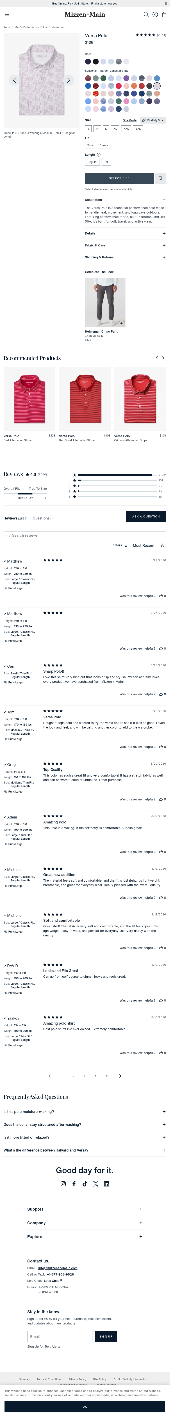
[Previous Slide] (157, 358)
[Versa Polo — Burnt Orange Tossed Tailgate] (111, 94)
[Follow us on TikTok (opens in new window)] (85, 1183)
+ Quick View (32, 431)
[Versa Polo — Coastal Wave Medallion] (157, 78)
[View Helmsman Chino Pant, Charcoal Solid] (105, 302)
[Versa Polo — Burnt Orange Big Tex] (157, 94)
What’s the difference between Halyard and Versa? (46, 1150)
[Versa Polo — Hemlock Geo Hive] (96, 78)
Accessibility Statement (72, 1385)
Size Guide (130, 120)
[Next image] (68, 80)
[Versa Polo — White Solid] (126, 62)
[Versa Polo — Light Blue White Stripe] (103, 62)
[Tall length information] (97, 154)
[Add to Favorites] (160, 178)
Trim (90, 145)
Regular (92, 162)
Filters (117, 545)
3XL (138, 129)
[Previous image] (14, 80)
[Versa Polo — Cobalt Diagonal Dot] (134, 94)
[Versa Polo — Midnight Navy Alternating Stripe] (126, 94)
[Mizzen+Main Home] (85, 14)
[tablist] (28, 518)
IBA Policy (99, 1379)
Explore (34, 1236)
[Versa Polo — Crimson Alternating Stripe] (96, 86)
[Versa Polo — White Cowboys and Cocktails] (126, 109)
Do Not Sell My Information (130, 1379)
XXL (126, 129)
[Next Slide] (163, 358)
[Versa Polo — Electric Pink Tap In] (126, 101)
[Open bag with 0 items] (164, 14)
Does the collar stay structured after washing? (42, 1124)
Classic (104, 145)
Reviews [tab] (15, 518)
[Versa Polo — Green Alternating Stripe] (103, 78)
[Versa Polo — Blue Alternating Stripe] (88, 86)
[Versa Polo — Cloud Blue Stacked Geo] (134, 101)
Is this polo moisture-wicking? (29, 1111)
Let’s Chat (53, 1280)
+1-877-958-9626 (60, 1274)
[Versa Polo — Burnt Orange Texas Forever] (88, 94)
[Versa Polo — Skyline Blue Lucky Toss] (111, 78)
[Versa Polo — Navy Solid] (88, 62)
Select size (119, 178)
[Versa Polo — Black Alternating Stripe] (149, 86)
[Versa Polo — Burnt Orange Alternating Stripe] (134, 86)
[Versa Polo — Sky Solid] (111, 62)
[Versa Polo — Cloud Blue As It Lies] (111, 101)
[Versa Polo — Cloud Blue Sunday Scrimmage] (103, 86)
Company (36, 1223)
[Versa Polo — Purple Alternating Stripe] (126, 78)
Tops (7, 27)
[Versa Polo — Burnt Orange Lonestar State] (103, 94)
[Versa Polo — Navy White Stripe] (119, 62)
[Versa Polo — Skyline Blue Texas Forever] (88, 101)
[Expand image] (42, 80)
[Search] (146, 14)
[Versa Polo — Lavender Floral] (111, 109)
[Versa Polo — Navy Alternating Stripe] (142, 78)
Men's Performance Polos (31, 27)
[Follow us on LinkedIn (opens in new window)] (106, 1183)
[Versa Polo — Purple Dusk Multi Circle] (157, 101)
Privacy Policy (77, 1379)
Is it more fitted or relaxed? (27, 1137)
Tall (106, 162)
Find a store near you (104, 3)
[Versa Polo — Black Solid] (96, 62)
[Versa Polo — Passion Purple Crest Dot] (149, 101)
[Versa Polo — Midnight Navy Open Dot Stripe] (142, 94)
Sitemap (24, 1379)
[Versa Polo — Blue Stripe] (103, 109)
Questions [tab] (43, 518)
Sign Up (105, 1336)
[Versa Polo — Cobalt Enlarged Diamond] (119, 94)
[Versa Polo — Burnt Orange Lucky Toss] (126, 86)
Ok (85, 1407)
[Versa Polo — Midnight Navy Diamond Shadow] (119, 109)
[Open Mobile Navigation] (7, 14)
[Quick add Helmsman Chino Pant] (121, 323)
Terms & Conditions (49, 1379)
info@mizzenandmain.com (57, 1268)
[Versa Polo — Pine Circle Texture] (119, 101)
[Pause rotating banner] (166, 3)
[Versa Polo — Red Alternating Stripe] (119, 86)
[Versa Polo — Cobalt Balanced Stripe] (103, 101)
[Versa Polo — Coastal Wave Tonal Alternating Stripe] (111, 86)
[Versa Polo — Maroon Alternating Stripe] (88, 78)
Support (35, 1209)
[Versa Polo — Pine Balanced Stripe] (149, 94)
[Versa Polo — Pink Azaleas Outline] (96, 109)
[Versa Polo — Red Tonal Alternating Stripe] (142, 86)
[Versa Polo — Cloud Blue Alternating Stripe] (88, 109)
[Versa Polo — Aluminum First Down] (149, 78)
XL (115, 129)
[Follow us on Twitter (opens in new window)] (95, 1183)
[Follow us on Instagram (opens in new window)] (63, 1183)
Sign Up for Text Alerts (43, 1346)
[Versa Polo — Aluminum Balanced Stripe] (134, 78)
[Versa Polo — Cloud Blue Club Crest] (142, 101)
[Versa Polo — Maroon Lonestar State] (157, 86)
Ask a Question (146, 516)
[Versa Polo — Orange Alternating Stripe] (96, 94)
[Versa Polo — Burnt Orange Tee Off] (96, 101)
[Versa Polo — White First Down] (119, 78)
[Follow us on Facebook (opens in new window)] (74, 1183)
